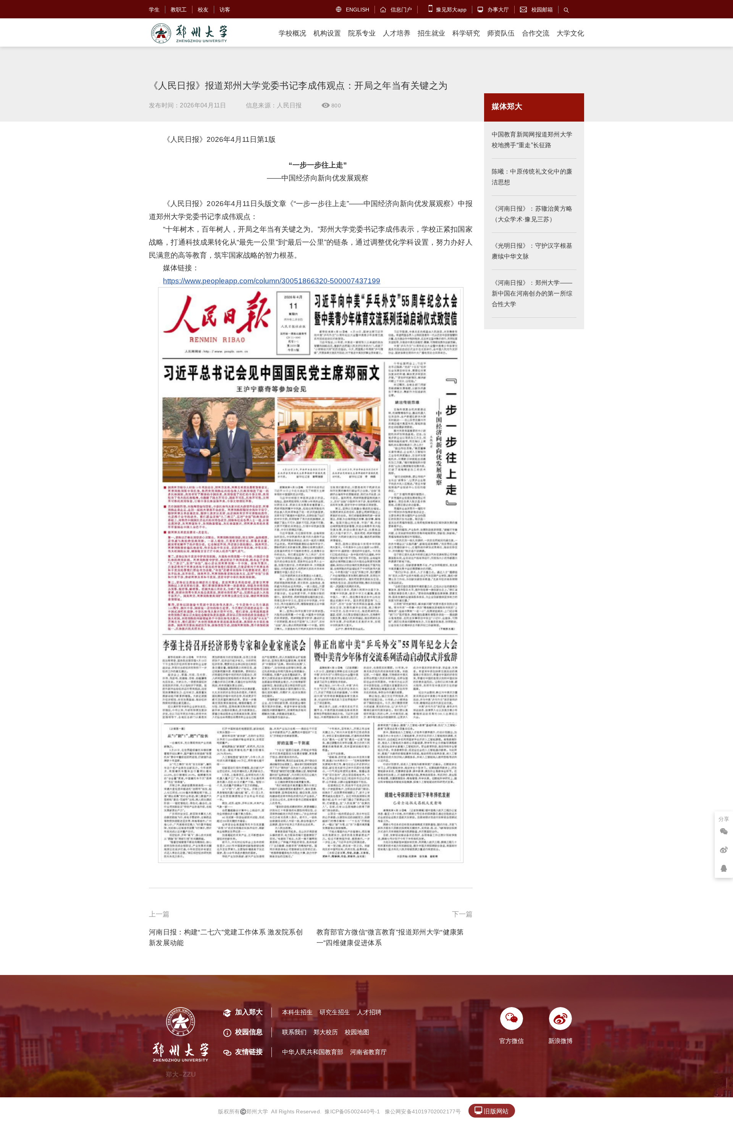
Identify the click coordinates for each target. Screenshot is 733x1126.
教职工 (179, 9)
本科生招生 (297, 1012)
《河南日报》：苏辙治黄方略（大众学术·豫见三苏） (532, 214)
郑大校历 (325, 1032)
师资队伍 (501, 33)
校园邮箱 (536, 9)
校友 (203, 9)
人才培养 (396, 33)
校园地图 (357, 1032)
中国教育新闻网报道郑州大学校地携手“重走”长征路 (532, 139)
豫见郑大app (450, 9)
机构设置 (327, 33)
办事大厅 (493, 9)
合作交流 (535, 33)
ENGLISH (352, 9)
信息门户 (396, 9)
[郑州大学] (188, 33)
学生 (154, 9)
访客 (225, 9)
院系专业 (362, 33)
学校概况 (292, 33)
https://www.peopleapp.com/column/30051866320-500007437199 (271, 281)
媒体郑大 (507, 106)
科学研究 (466, 33)
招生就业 (431, 33)
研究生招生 (335, 1012)
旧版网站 (492, 1111)
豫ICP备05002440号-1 (352, 1111)
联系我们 (294, 1032)
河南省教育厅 (368, 1052)
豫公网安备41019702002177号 (423, 1111)
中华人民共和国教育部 (312, 1052)
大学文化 (570, 33)
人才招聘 (369, 1012)
